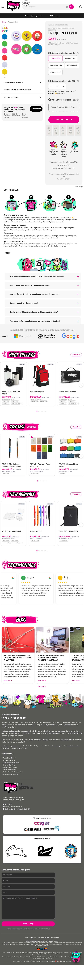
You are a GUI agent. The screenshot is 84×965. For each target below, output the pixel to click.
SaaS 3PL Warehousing (10, 774)
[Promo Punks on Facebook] (3, 718)
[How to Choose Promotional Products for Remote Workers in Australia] (52, 640)
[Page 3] (39, 411)
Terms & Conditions (9, 758)
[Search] (71, 6)
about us (21, 748)
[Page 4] (41, 411)
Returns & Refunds (9, 760)
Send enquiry (28, 924)
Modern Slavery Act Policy (11, 762)
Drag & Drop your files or (64, 107)
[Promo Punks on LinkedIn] (20, 718)
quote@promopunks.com (35, 16)
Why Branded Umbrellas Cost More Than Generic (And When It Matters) (18, 658)
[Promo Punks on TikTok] (8, 718)
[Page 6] (44, 411)
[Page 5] (42, 411)
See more (41, 686)
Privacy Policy (46, 929)
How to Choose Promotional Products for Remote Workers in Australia (51, 658)
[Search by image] (66, 7)
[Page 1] (36, 411)
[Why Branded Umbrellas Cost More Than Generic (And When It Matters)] (18, 640)
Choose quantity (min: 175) (64, 81)
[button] (63, 44)
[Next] (81, 385)
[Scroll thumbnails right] (5, 77)
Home (4, 22)
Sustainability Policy (9, 765)
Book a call (55, 16)
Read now (7, 680)
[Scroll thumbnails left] (5, 25)
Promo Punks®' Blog (9, 769)
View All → (76, 354)
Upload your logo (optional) (64, 100)
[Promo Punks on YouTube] (14, 718)
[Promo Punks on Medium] (24, 718)
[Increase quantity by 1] (63, 86)
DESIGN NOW (36, 109)
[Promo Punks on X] (11, 718)
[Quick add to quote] (24, 403)
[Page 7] (45, 411)
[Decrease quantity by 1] (50, 86)
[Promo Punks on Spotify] (17, 718)
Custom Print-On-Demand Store (13, 772)
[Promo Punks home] (12, 6)
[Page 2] (38, 411)
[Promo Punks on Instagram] (5, 718)
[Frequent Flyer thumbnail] (4, 29)
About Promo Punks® (10, 767)
